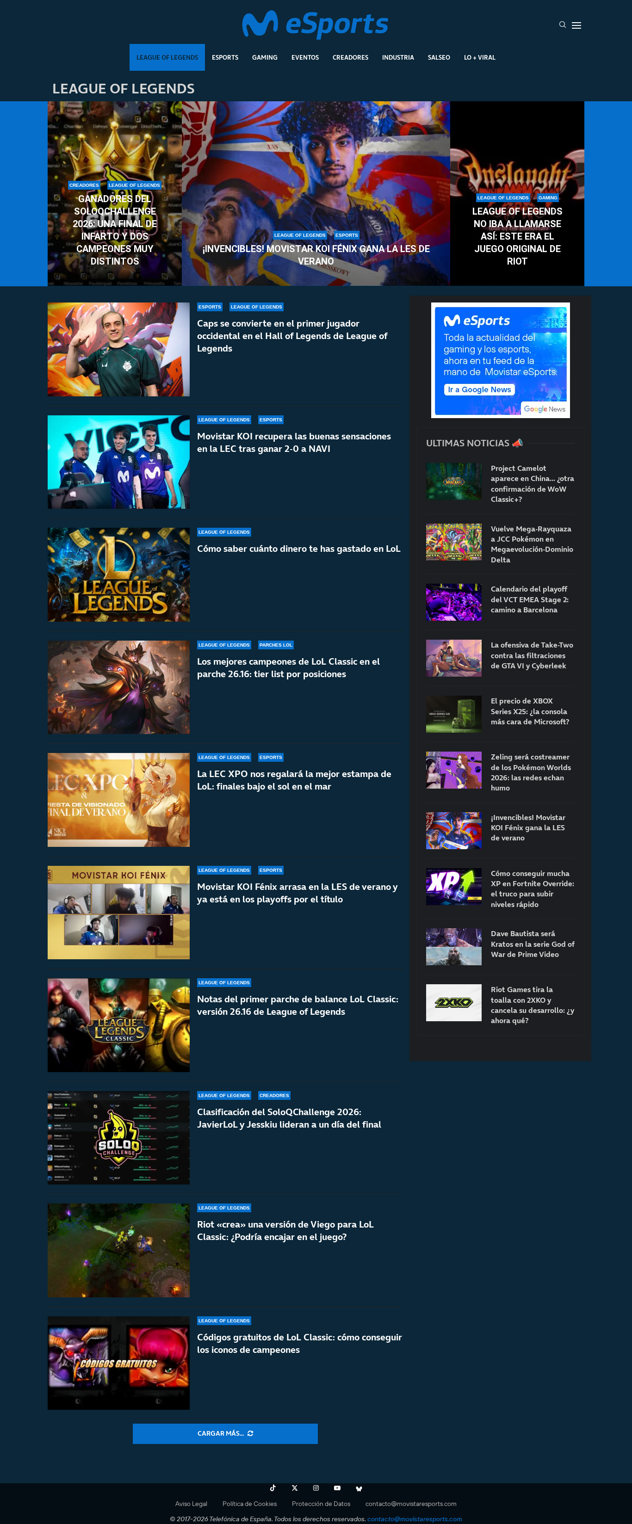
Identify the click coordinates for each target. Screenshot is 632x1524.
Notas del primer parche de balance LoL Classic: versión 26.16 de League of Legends (297, 1005)
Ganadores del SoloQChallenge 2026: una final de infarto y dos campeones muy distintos (115, 230)
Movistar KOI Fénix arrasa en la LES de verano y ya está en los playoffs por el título (297, 893)
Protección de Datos (321, 1503)
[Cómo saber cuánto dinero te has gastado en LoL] (119, 575)
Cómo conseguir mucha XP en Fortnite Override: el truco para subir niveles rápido (532, 888)
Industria (398, 57)
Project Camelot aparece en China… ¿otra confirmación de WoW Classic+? (532, 483)
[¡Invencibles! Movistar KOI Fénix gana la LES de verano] (316, 193)
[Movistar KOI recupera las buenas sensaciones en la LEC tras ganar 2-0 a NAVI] (119, 462)
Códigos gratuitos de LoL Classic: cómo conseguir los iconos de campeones (299, 1343)
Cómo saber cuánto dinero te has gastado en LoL (299, 548)
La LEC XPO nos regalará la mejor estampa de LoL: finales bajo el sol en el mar (294, 780)
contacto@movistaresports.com (411, 1503)
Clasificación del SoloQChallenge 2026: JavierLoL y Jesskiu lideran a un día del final (289, 1118)
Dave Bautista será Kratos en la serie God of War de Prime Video (532, 943)
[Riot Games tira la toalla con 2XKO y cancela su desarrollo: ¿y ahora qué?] (454, 1002)
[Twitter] (294, 1488)
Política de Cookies (250, 1503)
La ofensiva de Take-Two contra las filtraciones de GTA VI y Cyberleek (532, 655)
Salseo (439, 57)
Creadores (350, 57)
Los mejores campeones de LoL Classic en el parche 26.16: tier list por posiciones (288, 667)
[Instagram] (316, 1488)
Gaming (265, 57)
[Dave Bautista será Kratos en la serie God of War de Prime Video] (454, 946)
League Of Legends (167, 57)
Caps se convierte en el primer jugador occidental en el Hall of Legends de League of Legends (292, 336)
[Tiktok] (273, 1488)
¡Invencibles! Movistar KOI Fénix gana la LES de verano (316, 255)
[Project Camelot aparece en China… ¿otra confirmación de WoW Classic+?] (454, 481)
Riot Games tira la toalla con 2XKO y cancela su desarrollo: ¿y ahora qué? (532, 1004)
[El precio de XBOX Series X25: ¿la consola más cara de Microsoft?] (454, 714)
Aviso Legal (191, 1503)
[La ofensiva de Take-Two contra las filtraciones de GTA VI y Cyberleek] (454, 658)
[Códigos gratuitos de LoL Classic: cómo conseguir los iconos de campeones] (119, 1363)
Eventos (305, 57)
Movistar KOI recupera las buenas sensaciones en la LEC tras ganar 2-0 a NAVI (294, 442)
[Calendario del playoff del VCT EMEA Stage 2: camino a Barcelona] (454, 602)
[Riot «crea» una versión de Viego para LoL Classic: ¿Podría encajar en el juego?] (119, 1250)
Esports (225, 57)
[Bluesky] (359, 1488)
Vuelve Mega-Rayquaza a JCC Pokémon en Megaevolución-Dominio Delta (532, 544)
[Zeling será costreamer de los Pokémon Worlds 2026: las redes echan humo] (454, 770)
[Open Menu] (576, 25)
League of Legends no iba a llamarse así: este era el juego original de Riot (517, 236)
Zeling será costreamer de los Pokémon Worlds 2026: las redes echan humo (531, 772)
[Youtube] (337, 1488)
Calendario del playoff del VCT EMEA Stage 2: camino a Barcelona (530, 599)
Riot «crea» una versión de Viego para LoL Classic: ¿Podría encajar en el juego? (285, 1230)
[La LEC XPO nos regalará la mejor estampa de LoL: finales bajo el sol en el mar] (119, 800)
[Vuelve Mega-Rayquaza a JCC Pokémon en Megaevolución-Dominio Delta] (454, 542)
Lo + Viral (480, 57)
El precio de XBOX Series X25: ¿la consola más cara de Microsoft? (530, 711)
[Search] (562, 25)
